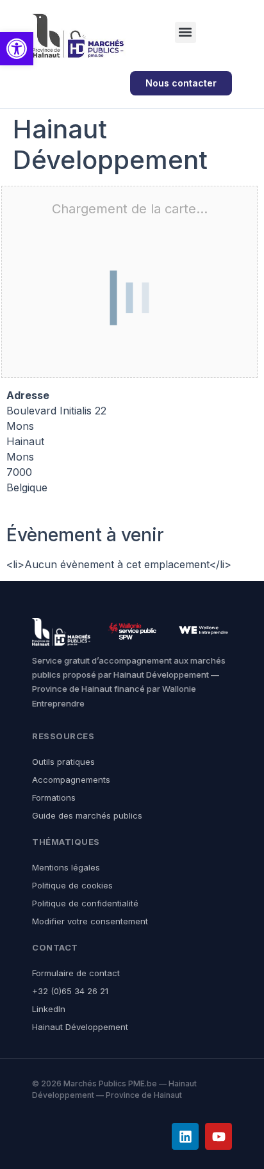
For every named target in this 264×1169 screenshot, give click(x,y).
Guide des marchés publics (87, 815)
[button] (185, 32)
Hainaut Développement (80, 1027)
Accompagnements (71, 779)
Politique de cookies (72, 885)
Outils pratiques (63, 761)
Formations (54, 797)
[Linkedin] (185, 1136)
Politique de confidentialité (85, 903)
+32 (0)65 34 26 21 (70, 991)
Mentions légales (66, 867)
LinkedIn (48, 1009)
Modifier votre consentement (90, 921)
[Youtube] (218, 1136)
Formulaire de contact (76, 973)
